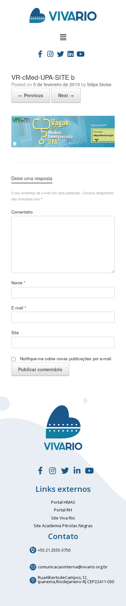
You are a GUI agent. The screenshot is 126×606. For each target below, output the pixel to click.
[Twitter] (60, 54)
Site (15, 332)
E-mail (18, 308)
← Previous (30, 95)
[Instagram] (50, 54)
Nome (18, 283)
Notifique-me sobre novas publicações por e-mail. (66, 358)
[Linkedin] (70, 54)
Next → (66, 95)
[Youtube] (81, 54)
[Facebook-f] (40, 54)
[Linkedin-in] (77, 470)
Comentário (22, 212)
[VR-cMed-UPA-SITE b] (63, 145)
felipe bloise (99, 84)
